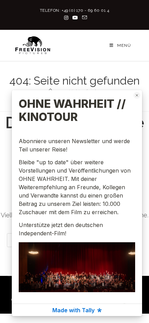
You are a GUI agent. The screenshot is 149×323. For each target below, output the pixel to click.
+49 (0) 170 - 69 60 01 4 (85, 10)
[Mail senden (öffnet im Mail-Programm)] (83, 18)
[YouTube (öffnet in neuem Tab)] (75, 18)
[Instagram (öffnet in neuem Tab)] (66, 18)
